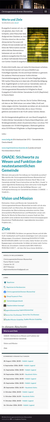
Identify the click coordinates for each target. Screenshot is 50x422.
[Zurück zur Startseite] (25, 4)
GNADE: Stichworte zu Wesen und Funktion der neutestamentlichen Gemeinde (22, 163)
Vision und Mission (17, 198)
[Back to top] (45, 417)
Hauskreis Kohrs (31, 374)
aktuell (16, 23)
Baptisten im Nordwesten (15, 287)
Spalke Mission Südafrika (33, 319)
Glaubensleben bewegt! (15, 305)
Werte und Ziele (11, 331)
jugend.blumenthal (26, 310)
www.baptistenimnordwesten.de (15, 148)
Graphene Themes (20, 419)
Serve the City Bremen (30, 315)
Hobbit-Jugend (27, 361)
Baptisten (10, 282)
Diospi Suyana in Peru (14, 296)
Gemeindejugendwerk (14, 301)
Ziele (6, 229)
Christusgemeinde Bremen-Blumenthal (17, 11)
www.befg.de (7, 139)
